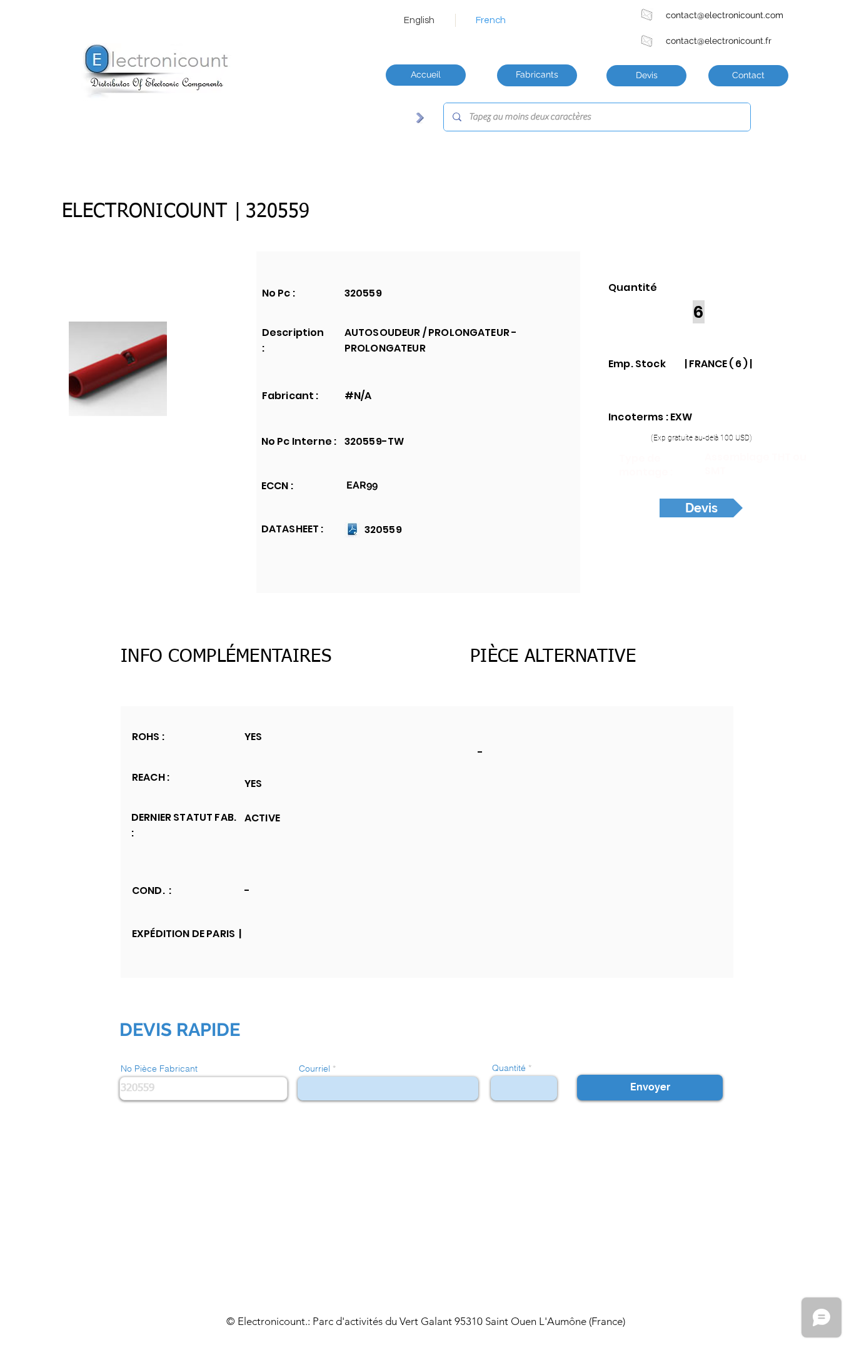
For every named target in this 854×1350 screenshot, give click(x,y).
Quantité (509, 1067)
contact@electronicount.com (724, 15)
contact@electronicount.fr (718, 41)
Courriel (314, 1068)
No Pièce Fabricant (159, 1068)
